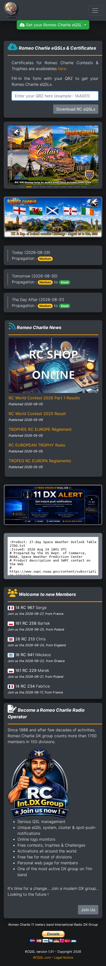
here (62, 68)
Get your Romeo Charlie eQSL (54, 24)
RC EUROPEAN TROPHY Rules (37, 445)
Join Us (88, 909)
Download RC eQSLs (75, 109)
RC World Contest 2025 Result (37, 413)
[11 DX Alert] (53, 504)
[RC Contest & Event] (53, 216)
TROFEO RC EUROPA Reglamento (40, 460)
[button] (11, 155)
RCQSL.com (42, 957)
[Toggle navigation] (95, 10)
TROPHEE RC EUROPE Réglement (40, 429)
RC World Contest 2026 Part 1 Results (44, 397)
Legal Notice (63, 957)
